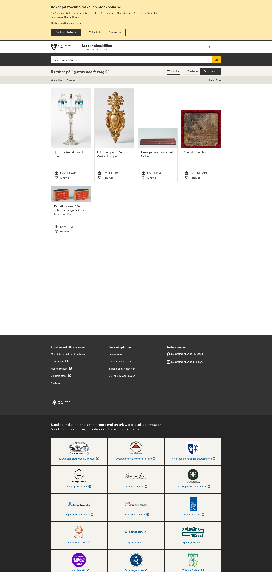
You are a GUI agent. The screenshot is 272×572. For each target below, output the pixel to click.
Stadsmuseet (57, 361)
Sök (216, 59)
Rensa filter (215, 80)
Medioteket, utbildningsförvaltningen (69, 354)
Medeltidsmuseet (59, 369)
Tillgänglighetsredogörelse (122, 369)
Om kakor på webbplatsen (122, 376)
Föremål (71, 80)
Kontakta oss (115, 354)
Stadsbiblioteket (59, 376)
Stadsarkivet (57, 383)
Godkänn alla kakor (66, 32)
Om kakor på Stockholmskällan (66, 23)
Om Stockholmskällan (120, 361)
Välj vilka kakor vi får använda (105, 32)
